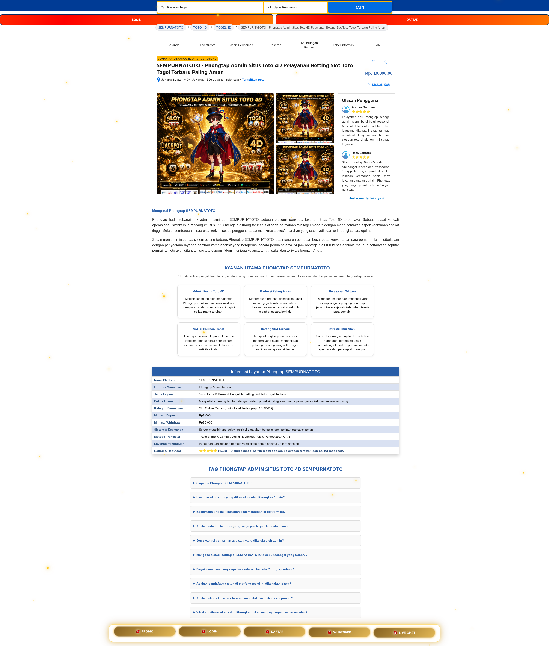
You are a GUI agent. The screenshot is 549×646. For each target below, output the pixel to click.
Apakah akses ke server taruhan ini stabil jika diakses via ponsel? (244, 598)
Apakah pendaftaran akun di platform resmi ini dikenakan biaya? (243, 583)
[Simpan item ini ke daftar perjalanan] (374, 61)
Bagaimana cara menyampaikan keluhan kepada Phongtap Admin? (245, 569)
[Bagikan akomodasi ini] (385, 61)
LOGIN (212, 632)
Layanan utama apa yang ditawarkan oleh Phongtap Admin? (240, 497)
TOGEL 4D (223, 27)
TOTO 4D (200, 27)
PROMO (148, 632)
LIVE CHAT (407, 633)
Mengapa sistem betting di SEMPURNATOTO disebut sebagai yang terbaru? (252, 555)
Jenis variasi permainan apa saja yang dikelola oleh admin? (240, 540)
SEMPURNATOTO (170, 27)
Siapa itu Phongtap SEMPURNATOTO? (224, 483)
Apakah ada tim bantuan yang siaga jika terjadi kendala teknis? (243, 526)
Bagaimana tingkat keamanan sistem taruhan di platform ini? (241, 511)
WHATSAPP (342, 633)
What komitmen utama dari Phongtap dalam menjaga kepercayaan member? (252, 612)
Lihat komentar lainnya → (366, 198)
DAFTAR (277, 633)
